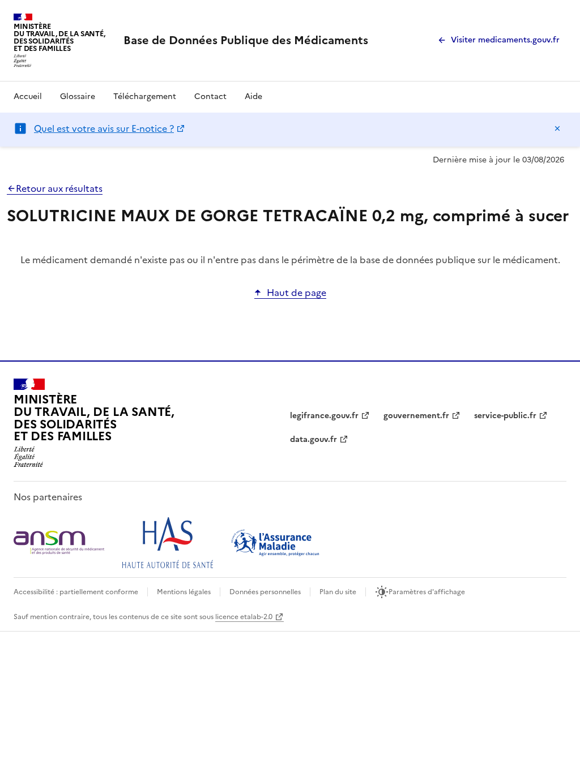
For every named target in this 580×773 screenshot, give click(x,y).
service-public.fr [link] (505, 416)
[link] (245, 40)
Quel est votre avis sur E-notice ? (104, 128)
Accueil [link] (28, 96)
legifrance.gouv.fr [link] (324, 416)
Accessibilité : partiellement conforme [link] (76, 592)
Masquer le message (557, 128)
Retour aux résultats (59, 188)
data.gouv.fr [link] (313, 439)
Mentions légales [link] (184, 592)
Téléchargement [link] (144, 96)
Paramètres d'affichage (427, 592)
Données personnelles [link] (265, 592)
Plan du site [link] (337, 592)
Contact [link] (210, 96)
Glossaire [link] (77, 96)
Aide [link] (253, 96)
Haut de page (296, 292)
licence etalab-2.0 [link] (243, 617)
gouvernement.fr (416, 416)
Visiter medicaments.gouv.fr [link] (505, 40)
